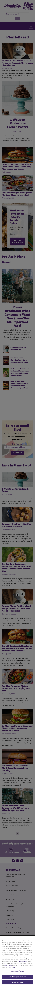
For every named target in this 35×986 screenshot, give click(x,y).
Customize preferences (17, 971)
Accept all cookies (17, 982)
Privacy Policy (8, 965)
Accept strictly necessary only (17, 976)
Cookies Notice (23, 961)
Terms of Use (11, 967)
